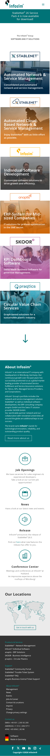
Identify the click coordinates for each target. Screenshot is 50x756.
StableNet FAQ (11, 675)
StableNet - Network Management (20, 645)
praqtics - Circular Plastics (16, 659)
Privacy (9, 709)
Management (12, 689)
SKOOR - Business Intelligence (18, 655)
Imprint (9, 706)
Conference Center (25, 567)
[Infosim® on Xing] (40, 748)
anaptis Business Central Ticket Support (22, 679)
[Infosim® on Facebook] (12, 748)
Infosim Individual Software (17, 649)
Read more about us (18, 438)
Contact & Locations (15, 702)
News (25, 504)
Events (9, 696)
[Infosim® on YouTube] (23, 748)
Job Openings (25, 470)
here (18, 542)
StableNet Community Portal (18, 669)
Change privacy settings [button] (16, 712)
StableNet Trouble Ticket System (19, 672)
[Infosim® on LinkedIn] (29, 748)
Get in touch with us (25, 627)
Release (25, 530)
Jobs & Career (12, 699)
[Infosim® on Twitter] (18, 748)
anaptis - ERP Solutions (15, 652)
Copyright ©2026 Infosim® (25, 752)
